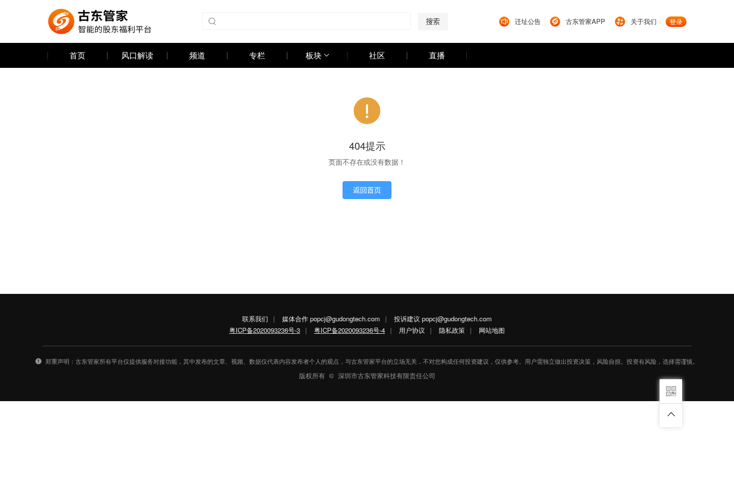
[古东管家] (99, 21)
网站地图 (492, 330)
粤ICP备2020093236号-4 (349, 330)
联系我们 (255, 318)
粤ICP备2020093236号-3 (264, 330)
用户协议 (412, 330)
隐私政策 (452, 330)
